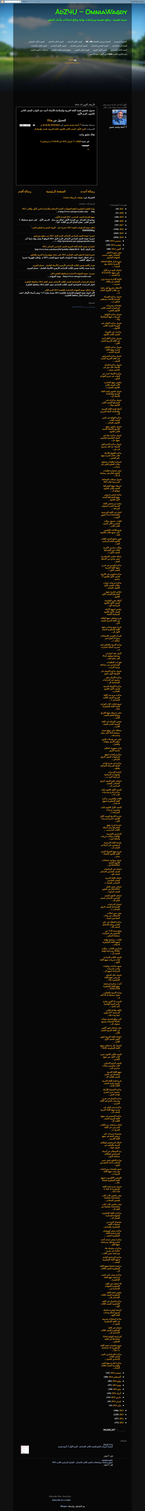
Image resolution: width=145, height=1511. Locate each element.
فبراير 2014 (116, 1401)
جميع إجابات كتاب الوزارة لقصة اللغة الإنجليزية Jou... (111, 706)
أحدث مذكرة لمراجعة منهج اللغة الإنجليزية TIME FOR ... (112, 986)
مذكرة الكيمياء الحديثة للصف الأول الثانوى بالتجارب (112, 689)
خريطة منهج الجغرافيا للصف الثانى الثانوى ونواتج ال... (112, 488)
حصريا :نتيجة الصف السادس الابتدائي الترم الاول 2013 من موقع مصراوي (64, 235)
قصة (45, 128)
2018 (121, 220)
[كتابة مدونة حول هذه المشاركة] (27, 125)
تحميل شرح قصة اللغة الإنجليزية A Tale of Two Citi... (112, 1189)
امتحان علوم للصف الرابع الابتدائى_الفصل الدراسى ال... (111, 783)
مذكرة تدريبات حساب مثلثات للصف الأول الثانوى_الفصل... (112, 585)
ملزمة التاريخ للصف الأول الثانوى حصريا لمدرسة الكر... (111, 818)
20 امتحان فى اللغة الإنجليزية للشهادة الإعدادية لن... (113, 1286)
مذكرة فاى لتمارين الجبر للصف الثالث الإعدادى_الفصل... (111, 1356)
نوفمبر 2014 (115, 244)
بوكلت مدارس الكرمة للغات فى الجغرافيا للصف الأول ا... (112, 550)
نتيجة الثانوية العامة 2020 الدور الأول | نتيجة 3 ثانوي (108, 54)
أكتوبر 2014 (116, 248)
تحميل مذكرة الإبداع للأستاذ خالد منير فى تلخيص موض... (112, 367)
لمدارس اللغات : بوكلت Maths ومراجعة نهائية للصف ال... (112, 951)
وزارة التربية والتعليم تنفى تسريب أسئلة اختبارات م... (111, 647)
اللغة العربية (53, 128)
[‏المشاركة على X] (25, 125)
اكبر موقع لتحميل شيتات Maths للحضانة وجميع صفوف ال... (111, 1021)
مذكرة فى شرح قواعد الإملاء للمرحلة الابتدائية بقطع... (111, 765)
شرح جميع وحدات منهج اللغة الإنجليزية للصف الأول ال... (112, 629)
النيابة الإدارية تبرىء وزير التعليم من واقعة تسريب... (111, 281)
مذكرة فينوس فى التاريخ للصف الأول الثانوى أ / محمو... (111, 576)
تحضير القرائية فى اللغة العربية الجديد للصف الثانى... (112, 724)
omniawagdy (107, 1460)
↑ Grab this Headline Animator (72, 63)
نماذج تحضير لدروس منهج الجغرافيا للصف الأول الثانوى (112, 497)
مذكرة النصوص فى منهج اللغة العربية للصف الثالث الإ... (111, 1118)
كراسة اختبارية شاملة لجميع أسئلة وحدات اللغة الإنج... (112, 1312)
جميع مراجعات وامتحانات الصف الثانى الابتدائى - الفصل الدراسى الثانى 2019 (82, 1462)
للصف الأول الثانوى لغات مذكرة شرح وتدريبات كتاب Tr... (111, 792)
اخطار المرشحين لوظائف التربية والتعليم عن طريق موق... (111, 1145)
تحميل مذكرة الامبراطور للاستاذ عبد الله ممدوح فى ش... (111, 446)
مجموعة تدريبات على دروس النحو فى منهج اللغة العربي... (112, 1136)
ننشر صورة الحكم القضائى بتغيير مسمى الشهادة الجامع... (112, 255)
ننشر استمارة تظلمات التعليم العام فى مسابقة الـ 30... (111, 473)
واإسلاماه (38, 128)
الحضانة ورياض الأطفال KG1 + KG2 (98, 41)
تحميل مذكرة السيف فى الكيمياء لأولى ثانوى (111, 672)
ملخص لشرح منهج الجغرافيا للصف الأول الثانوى (112, 594)
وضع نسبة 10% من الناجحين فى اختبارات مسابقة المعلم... (112, 933)
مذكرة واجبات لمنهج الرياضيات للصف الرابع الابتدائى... (111, 757)
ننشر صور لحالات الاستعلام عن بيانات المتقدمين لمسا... (113, 915)
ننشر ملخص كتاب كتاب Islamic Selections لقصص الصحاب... (112, 1198)
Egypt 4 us (108, 1444)
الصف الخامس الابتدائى (99, 46)
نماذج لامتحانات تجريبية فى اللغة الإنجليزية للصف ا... (112, 1321)
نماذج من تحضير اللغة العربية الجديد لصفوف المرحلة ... (112, 506)
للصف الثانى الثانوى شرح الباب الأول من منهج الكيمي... (111, 1057)
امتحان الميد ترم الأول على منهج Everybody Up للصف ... (112, 272)
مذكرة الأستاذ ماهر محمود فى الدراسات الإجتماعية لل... (112, 680)
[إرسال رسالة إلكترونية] (34, 124)
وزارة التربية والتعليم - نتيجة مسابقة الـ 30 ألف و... (111, 995)
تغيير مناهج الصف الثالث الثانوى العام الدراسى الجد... (111, 541)
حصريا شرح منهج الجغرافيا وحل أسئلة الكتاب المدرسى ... (112, 827)
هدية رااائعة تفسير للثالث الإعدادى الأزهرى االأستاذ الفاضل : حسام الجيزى (64, 265)
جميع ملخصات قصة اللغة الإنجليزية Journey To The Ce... (111, 1348)
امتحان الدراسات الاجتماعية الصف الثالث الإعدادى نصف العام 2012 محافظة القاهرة (60, 281)
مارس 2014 (116, 1397)
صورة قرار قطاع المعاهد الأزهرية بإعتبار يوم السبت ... (111, 264)
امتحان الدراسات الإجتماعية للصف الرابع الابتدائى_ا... (111, 907)
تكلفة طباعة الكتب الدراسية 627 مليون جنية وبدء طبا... (113, 1012)
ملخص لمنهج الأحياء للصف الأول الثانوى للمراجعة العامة (113, 612)
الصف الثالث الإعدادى (119, 50)
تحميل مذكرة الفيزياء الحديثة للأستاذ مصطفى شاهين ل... (111, 299)
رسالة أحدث (87, 191)
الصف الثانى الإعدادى (39, 46)
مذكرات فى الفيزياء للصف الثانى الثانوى (113, 333)
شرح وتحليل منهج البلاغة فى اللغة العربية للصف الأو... (111, 620)
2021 (121, 208)
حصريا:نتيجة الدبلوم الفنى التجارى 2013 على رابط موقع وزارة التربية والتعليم (62, 254)
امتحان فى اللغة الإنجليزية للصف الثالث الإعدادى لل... (111, 1330)
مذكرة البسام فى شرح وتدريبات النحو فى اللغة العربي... (111, 1101)
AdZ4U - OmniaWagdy (91, 11)
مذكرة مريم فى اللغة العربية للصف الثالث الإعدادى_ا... (112, 697)
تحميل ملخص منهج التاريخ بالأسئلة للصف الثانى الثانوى (112, 429)
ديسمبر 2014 (115, 240)
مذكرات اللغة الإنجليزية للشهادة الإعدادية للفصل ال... (112, 1215)
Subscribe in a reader (61, 1499)
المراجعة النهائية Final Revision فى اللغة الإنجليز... (112, 1339)
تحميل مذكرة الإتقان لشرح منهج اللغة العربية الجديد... (113, 349)
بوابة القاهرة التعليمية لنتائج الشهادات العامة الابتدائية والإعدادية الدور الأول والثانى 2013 (58, 208)
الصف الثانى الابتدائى (55, 41)
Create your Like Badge (88, 307)
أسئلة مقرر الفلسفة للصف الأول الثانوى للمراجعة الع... (113, 603)
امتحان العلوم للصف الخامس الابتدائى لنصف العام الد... (111, 898)
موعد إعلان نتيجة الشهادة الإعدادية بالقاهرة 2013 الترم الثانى (69, 289)
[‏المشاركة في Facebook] (23, 125)
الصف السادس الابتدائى (78, 46)
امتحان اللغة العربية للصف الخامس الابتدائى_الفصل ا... (113, 880)
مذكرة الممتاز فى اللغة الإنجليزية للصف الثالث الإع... (111, 1304)
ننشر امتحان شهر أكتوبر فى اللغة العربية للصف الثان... (111, 1030)
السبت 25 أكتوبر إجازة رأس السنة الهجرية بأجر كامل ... (112, 1004)
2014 (121, 237)
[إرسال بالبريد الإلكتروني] (29, 125)
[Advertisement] (74, 30)
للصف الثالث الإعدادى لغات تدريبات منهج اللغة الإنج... (111, 960)
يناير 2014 (116, 1405)
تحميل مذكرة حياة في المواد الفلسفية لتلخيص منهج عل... (111, 438)
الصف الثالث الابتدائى (36, 41)
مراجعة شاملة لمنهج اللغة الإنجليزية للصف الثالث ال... (111, 1268)
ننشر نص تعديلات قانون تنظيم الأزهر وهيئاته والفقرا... (112, 741)
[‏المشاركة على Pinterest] (21, 125)
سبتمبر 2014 (115, 1372)
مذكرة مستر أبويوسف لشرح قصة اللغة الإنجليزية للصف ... (112, 1233)
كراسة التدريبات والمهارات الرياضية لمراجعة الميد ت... (113, 774)
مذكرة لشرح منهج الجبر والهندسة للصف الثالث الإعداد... (111, 1365)
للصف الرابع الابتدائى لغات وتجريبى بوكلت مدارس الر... (112, 1065)
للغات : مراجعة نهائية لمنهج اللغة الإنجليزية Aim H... (112, 942)
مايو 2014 (116, 1389)
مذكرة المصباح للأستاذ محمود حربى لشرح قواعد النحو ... (112, 1092)
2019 (121, 216)
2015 (121, 233)
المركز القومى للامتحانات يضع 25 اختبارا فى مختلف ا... (111, 638)
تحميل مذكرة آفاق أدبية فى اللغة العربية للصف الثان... (111, 341)
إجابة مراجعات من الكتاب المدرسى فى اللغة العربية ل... (111, 1127)
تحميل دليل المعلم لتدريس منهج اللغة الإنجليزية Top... (113, 977)
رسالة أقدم (24, 191)
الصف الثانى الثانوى (82, 50)
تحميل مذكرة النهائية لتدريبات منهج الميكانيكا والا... (111, 317)
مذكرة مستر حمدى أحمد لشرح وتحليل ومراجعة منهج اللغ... (111, 1242)
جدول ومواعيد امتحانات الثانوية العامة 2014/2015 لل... (112, 862)
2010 (121, 1422)
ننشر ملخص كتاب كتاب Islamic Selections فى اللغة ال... (111, 1206)
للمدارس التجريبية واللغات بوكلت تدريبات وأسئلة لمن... (111, 836)
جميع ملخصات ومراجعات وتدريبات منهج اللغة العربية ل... (111, 1171)
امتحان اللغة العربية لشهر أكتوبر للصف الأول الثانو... (111, 1039)
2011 (121, 1418)
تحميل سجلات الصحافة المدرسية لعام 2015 (112, 480)
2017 (121, 225)
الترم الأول (81, 128)
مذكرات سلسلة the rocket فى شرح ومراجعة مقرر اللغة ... (111, 1251)
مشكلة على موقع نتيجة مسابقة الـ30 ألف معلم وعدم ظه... (111, 733)
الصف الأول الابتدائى (74, 41)
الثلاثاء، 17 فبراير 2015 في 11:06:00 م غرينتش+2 (60, 141)
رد (88, 148)
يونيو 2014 (116, 1385)
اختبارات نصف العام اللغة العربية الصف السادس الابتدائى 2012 (68, 246)
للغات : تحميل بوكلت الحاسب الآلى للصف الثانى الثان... (112, 523)
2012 (121, 1414)
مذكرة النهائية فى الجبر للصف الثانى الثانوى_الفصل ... (112, 420)
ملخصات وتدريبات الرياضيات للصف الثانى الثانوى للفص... (111, 308)
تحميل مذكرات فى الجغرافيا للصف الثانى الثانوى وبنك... (112, 402)
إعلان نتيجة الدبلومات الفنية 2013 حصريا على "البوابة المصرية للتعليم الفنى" (63, 227)
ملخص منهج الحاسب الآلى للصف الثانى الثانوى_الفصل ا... (113, 385)
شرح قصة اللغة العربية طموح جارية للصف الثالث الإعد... (112, 1083)
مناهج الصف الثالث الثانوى (61, 50)
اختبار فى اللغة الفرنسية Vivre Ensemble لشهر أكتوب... (111, 515)
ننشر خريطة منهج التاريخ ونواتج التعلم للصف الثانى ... (111, 715)
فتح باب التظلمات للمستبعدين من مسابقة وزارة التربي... (111, 665)
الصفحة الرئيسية (120, 41)
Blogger (64, 1506)
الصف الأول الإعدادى (58, 46)
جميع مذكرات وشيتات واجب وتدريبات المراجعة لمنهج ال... (112, 968)
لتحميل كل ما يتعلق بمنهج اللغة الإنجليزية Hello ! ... (111, 1048)
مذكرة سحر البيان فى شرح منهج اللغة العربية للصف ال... (111, 1109)
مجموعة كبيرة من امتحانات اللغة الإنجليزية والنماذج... (112, 1224)
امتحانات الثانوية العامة (39, 50)
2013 (121, 1410)
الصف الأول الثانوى (100, 50)
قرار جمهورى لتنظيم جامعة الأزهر (113, 749)
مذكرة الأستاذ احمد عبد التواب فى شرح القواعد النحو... (111, 376)
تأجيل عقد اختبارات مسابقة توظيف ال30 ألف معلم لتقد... (112, 656)
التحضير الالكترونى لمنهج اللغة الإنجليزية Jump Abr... (111, 1180)
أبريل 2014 (116, 1393)
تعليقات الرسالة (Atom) (73, 197)
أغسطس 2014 (114, 1376)
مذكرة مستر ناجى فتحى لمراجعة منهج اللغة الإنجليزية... (111, 1277)
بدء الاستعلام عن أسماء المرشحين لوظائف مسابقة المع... (112, 1154)
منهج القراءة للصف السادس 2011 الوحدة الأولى (75, 216)
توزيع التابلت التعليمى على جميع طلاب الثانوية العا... (111, 532)
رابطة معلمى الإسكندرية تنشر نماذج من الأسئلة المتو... (111, 559)
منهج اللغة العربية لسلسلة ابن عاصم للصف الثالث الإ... (113, 1074)
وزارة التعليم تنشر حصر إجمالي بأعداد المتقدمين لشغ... (111, 1162)
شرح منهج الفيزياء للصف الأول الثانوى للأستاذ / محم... (111, 854)
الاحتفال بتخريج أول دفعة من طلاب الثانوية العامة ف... (111, 290)
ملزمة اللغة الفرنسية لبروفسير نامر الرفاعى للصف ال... (111, 845)
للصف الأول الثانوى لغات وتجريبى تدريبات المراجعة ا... (111, 810)
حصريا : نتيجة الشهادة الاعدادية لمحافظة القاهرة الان (73, 273)
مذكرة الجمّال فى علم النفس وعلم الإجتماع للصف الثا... (112, 924)
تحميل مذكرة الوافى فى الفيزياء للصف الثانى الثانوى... (111, 325)
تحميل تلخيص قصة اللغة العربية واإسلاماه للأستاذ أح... (111, 394)
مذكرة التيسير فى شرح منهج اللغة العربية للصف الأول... (112, 567)
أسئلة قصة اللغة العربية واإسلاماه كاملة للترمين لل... (111, 411)
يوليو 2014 (116, 1381)
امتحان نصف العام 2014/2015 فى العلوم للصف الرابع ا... (112, 889)
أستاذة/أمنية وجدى (77, 306)
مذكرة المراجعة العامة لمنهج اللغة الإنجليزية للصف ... (112, 1259)
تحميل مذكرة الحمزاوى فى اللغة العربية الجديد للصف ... (111, 358)
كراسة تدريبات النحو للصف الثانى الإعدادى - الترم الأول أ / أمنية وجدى (85, 1446)
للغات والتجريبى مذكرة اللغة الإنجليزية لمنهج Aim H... (112, 801)
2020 (121, 212)
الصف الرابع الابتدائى (119, 46)
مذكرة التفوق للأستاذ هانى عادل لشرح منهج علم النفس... (111, 455)
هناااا (50, 120)
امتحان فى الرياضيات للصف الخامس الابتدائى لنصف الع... (111, 871)
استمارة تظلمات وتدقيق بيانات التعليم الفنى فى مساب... (111, 464)
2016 (121, 229)
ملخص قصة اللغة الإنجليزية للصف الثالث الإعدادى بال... (111, 1295)
